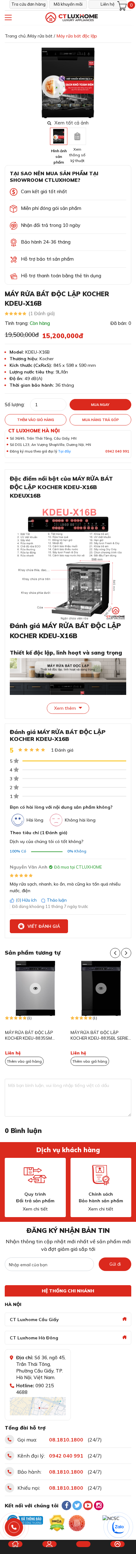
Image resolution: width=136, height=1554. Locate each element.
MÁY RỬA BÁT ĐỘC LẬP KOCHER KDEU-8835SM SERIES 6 (29, 1035)
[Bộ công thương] (25, 1520)
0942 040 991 (117, 451)
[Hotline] (14, 1527)
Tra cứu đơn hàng (28, 4)
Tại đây (64, 451)
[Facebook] (66, 1505)
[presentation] (127, 83)
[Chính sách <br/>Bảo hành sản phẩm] (101, 1175)
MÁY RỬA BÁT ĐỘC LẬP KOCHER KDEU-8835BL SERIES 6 (101, 1035)
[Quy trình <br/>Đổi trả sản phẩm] (35, 1175)
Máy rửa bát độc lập (77, 36)
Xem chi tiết (35, 1209)
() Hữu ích (26, 900)
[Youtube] (88, 1505)
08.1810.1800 (66, 1439)
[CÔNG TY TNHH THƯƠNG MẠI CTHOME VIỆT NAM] (71, 17)
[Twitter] (77, 1505)
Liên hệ (107, 4)
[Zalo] (119, 1527)
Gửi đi (115, 1264)
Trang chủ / (16, 36)
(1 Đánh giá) (41, 313)
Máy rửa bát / (41, 36)
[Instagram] (98, 1505)
